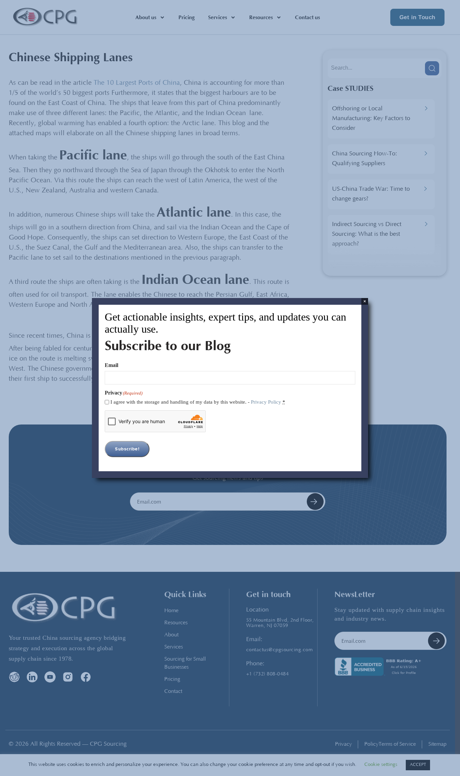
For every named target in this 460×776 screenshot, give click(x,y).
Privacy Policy (266, 402)
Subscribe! (127, 449)
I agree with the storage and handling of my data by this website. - (197, 402)
